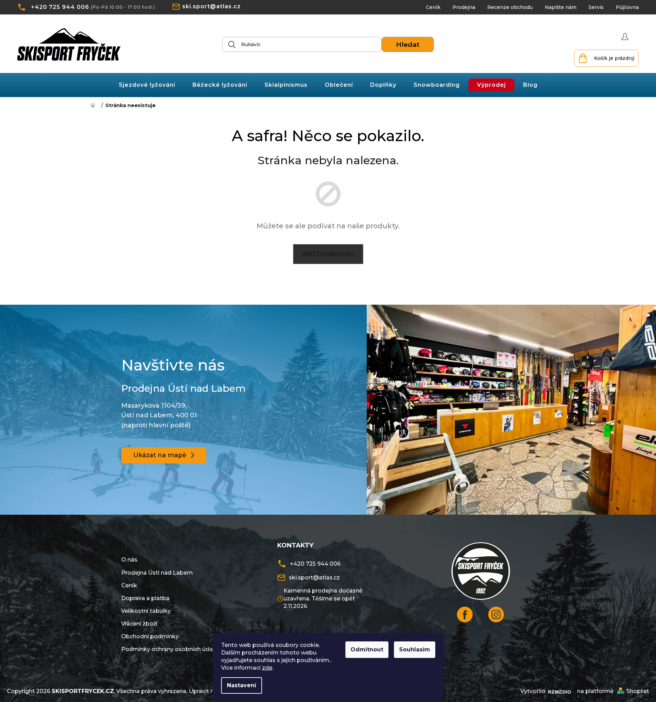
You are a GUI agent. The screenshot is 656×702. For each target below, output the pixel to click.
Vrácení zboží (139, 623)
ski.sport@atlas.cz (211, 6)
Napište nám (560, 7)
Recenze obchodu (510, 7)
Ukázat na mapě (159, 455)
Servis (596, 7)
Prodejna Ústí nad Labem (157, 572)
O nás (129, 559)
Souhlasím (414, 649)
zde (267, 667)
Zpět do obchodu (328, 254)
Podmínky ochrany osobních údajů (169, 649)
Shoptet (637, 691)
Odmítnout (367, 649)
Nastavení (241, 685)
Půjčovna (627, 7)
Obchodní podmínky (150, 636)
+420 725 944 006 (60, 7)
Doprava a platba (145, 598)
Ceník (433, 7)
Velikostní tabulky (146, 611)
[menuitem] (147, 85)
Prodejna (463, 7)
